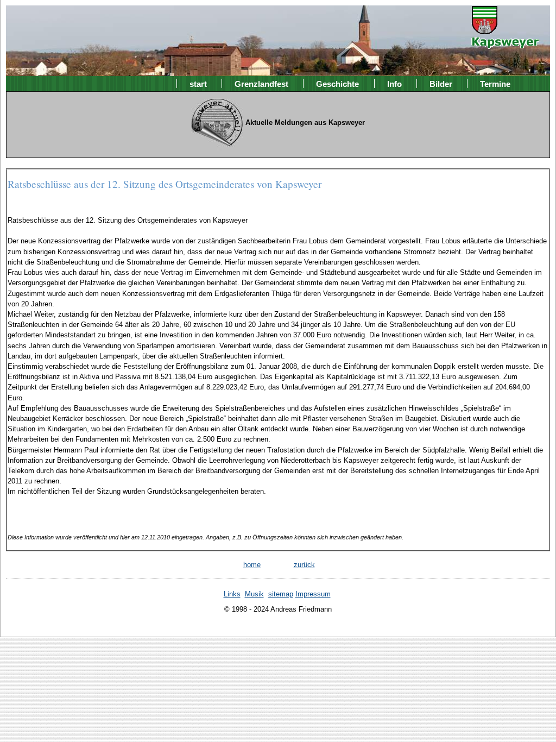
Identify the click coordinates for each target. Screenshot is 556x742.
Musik (254, 594)
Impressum (313, 594)
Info (394, 83)
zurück (304, 565)
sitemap (280, 594)
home (252, 565)
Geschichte (337, 83)
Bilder (440, 83)
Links (232, 594)
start (198, 83)
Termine (495, 83)
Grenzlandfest (261, 83)
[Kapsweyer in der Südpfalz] (505, 41)
